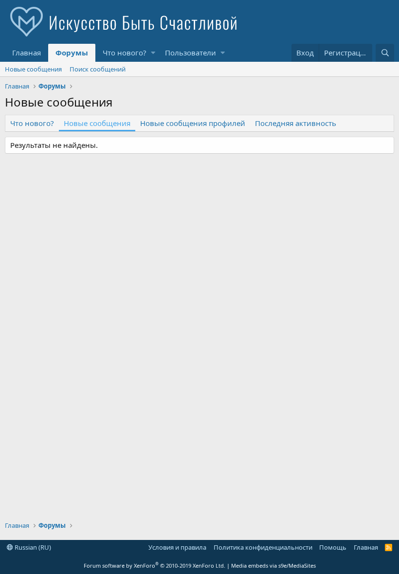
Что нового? (124, 52)
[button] (153, 53)
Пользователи (190, 52)
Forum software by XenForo (154, 565)
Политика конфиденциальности (263, 547)
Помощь (332, 547)
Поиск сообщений (98, 69)
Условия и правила (177, 547)
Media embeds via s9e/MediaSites (273, 565)
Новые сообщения (33, 69)
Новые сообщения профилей (192, 123)
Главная (26, 52)
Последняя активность (295, 123)
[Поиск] (385, 53)
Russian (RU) (32, 547)
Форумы (71, 52)
